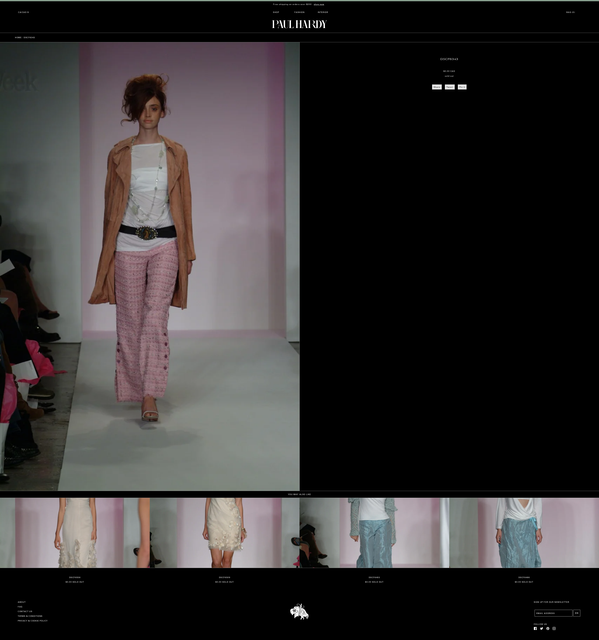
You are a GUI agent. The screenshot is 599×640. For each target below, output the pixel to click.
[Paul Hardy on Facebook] (535, 629)
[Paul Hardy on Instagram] (554, 629)
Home (18, 37)
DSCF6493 (374, 577)
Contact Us (25, 611)
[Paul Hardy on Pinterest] (547, 629)
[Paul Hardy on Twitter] (541, 629)
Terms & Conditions (30, 616)
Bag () (570, 12)
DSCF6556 (75, 577)
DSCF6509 (224, 577)
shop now (319, 4)
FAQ (20, 606)
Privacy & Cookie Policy (33, 620)
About (22, 602)
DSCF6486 (524, 577)
